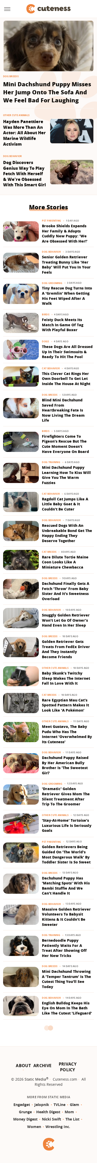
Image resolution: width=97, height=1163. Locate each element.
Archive (42, 1065)
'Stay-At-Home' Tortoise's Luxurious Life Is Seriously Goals (67, 825)
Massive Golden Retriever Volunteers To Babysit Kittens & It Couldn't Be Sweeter (66, 917)
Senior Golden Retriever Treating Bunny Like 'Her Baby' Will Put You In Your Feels (66, 264)
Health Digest (48, 1111)
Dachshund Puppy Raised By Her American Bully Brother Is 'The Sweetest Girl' (65, 765)
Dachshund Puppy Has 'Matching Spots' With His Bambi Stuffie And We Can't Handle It (66, 886)
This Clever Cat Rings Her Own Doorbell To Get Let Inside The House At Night (66, 378)
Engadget (21, 1104)
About (23, 1065)
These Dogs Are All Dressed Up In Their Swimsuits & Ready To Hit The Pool (67, 351)
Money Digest (25, 1119)
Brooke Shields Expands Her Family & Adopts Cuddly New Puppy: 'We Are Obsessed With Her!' (64, 233)
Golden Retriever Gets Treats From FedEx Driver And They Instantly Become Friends (66, 649)
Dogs (45, 341)
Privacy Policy (68, 1067)
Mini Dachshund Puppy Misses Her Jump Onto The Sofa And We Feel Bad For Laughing (47, 92)
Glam (74, 1104)
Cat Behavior (51, 368)
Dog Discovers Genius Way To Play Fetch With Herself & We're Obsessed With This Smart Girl (24, 174)
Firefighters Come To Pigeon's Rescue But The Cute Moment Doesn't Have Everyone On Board (65, 444)
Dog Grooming (52, 283)
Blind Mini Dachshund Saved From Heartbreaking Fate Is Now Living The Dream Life (63, 410)
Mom (69, 1111)
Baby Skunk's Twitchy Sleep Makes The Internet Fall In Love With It (66, 678)
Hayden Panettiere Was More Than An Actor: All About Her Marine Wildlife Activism (24, 133)
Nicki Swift (51, 1119)
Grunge (25, 1111)
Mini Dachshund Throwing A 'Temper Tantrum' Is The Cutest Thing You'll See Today (66, 979)
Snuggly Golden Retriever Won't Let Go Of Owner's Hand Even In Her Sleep (66, 620)
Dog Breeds (11, 76)
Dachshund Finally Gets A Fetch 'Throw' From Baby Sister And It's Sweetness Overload (65, 591)
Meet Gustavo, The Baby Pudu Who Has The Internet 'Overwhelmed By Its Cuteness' (67, 734)
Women (34, 1126)
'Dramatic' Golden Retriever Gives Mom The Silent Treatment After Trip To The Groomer (66, 796)
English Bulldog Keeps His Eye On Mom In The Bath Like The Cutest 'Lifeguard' (67, 1008)
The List (72, 1119)
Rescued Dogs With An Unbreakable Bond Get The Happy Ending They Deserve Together (67, 533)
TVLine (59, 1104)
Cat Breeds (49, 552)
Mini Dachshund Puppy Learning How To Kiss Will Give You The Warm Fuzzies (66, 475)
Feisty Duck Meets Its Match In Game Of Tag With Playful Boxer (62, 324)
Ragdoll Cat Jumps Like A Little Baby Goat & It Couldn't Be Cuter (65, 504)
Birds (45, 314)
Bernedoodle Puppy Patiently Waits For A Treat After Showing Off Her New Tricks (64, 948)
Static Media (35, 1079)
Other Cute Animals (16, 115)
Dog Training (51, 462)
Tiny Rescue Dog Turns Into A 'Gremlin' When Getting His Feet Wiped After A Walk (67, 296)
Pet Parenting (51, 220)
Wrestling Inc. (58, 1126)
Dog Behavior (12, 156)
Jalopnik (41, 1104)
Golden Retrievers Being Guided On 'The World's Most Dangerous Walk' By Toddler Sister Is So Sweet (66, 854)
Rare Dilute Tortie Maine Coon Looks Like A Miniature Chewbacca (65, 562)
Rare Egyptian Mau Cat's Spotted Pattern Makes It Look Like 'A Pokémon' (65, 705)
